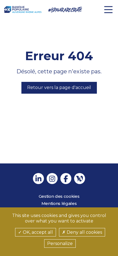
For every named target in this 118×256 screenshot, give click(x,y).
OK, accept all (37, 232)
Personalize (60, 243)
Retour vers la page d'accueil (59, 87)
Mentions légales (59, 203)
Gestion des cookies (59, 196)
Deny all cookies (84, 232)
